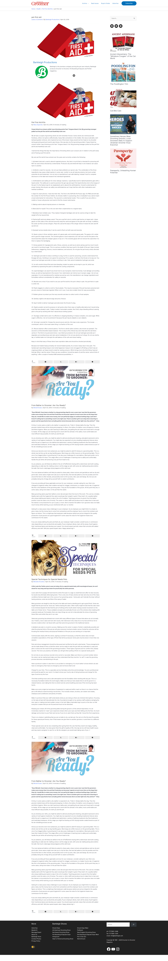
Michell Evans (37, 407)
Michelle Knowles (38, 581)
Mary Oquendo (38, 125)
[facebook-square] (112, 26)
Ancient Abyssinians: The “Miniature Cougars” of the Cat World (123, 56)
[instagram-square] (121, 26)
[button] (88, 3)
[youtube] (117, 26)
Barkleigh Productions (52, 19)
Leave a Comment (37, 19)
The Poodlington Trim (119, 84)
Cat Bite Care (115, 111)
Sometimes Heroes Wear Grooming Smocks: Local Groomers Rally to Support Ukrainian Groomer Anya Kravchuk (121, 140)
